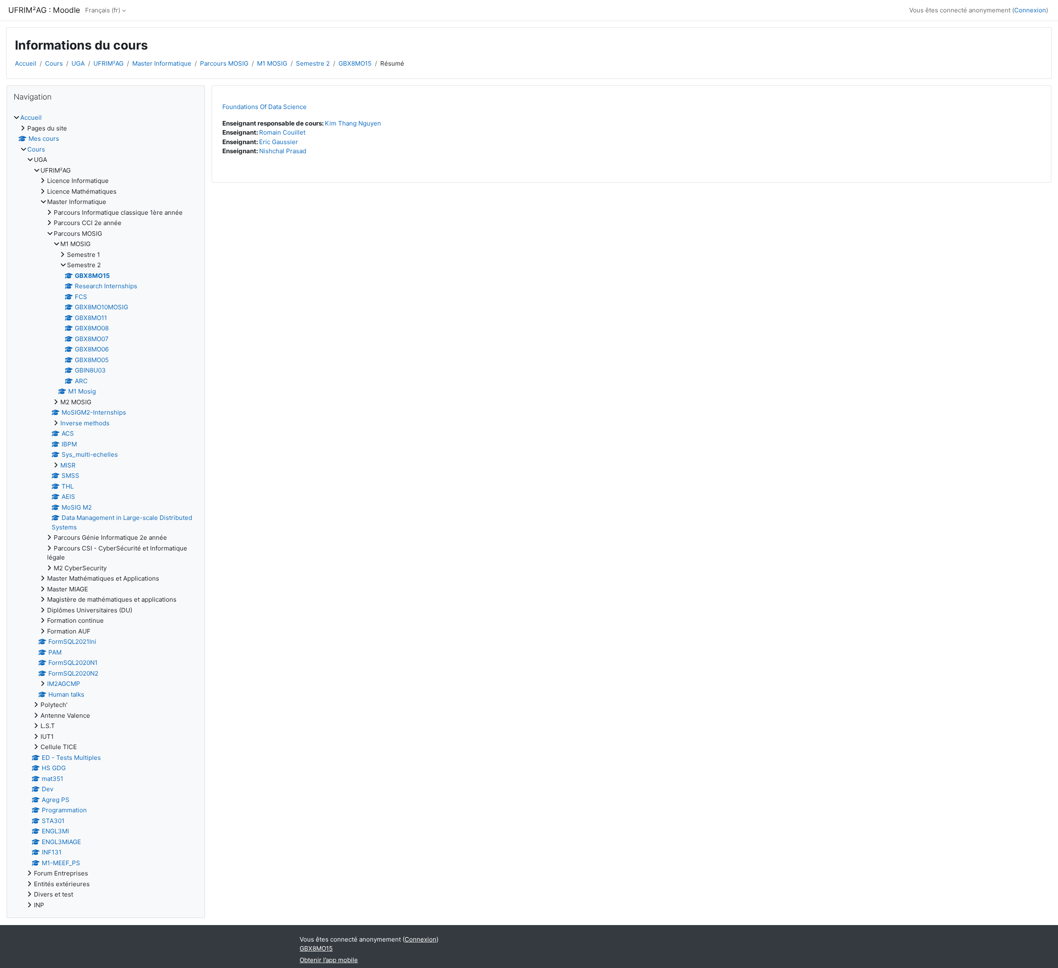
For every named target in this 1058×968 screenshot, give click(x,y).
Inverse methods (85, 423)
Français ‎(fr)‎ (102, 10)
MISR (68, 465)
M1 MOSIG (272, 63)
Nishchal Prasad (282, 151)
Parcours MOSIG (224, 63)
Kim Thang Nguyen (353, 123)
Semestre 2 (313, 63)
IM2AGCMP (63, 684)
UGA (78, 63)
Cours (54, 63)
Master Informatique (161, 63)
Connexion (1030, 10)
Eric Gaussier (278, 142)
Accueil (25, 63)
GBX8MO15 (355, 63)
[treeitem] (106, 511)
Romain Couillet (282, 132)
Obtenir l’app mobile (329, 960)
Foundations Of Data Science (264, 107)
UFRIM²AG (108, 63)
